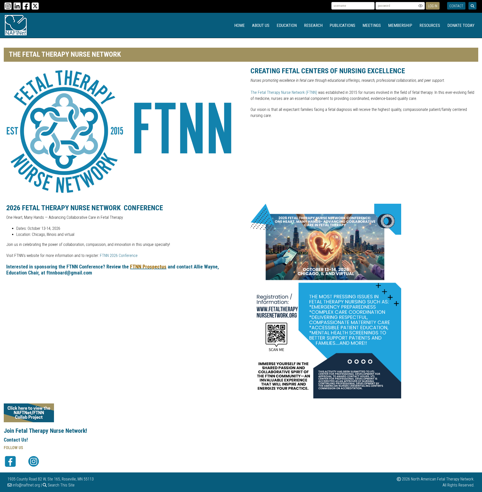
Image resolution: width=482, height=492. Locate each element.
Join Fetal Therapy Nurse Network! (45, 430)
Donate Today (460, 25)
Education (287, 25)
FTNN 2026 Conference (119, 255)
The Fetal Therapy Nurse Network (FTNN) (284, 92)
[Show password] (420, 6)
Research (313, 25)
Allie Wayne (206, 267)
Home (239, 25)
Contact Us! (16, 440)
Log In (432, 6)
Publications (342, 25)
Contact (456, 6)
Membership (400, 25)
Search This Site (61, 485)
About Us (260, 25)
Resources (429, 25)
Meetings (372, 25)
